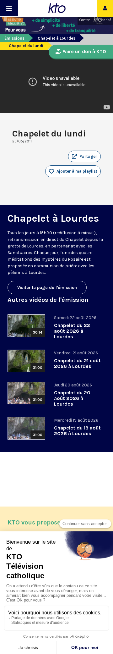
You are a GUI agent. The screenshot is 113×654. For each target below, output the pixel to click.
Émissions (14, 38)
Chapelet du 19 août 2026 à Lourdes (77, 430)
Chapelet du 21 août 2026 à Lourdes (77, 363)
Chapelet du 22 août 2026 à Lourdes (72, 331)
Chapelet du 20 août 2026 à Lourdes (72, 398)
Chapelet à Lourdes (56, 38)
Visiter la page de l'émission (47, 287)
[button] (84, 157)
